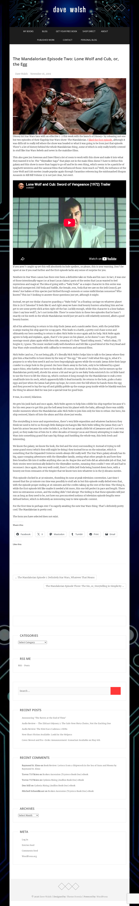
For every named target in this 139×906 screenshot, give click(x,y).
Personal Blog (89, 39)
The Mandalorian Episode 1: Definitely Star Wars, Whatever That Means (55, 577)
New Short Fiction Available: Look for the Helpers (47, 734)
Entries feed (28, 845)
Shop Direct (89, 31)
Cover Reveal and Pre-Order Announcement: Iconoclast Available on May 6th (61, 740)
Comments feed (30, 850)
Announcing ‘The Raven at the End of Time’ (44, 718)
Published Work (45, 39)
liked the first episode (100, 139)
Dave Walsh (21, 73)
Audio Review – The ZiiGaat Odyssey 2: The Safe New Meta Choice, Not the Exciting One (66, 723)
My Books (28, 31)
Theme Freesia (74, 896)
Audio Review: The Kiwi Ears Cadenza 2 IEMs (44, 729)
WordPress (102, 896)
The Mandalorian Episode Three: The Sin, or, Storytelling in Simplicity (85, 586)
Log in (25, 839)
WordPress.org (29, 856)
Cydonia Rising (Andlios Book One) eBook (63, 780)
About (104, 31)
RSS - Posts (24, 665)
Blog (44, 31)
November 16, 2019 (40, 73)
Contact (67, 39)
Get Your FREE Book (66, 31)
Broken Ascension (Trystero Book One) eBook (65, 774)
